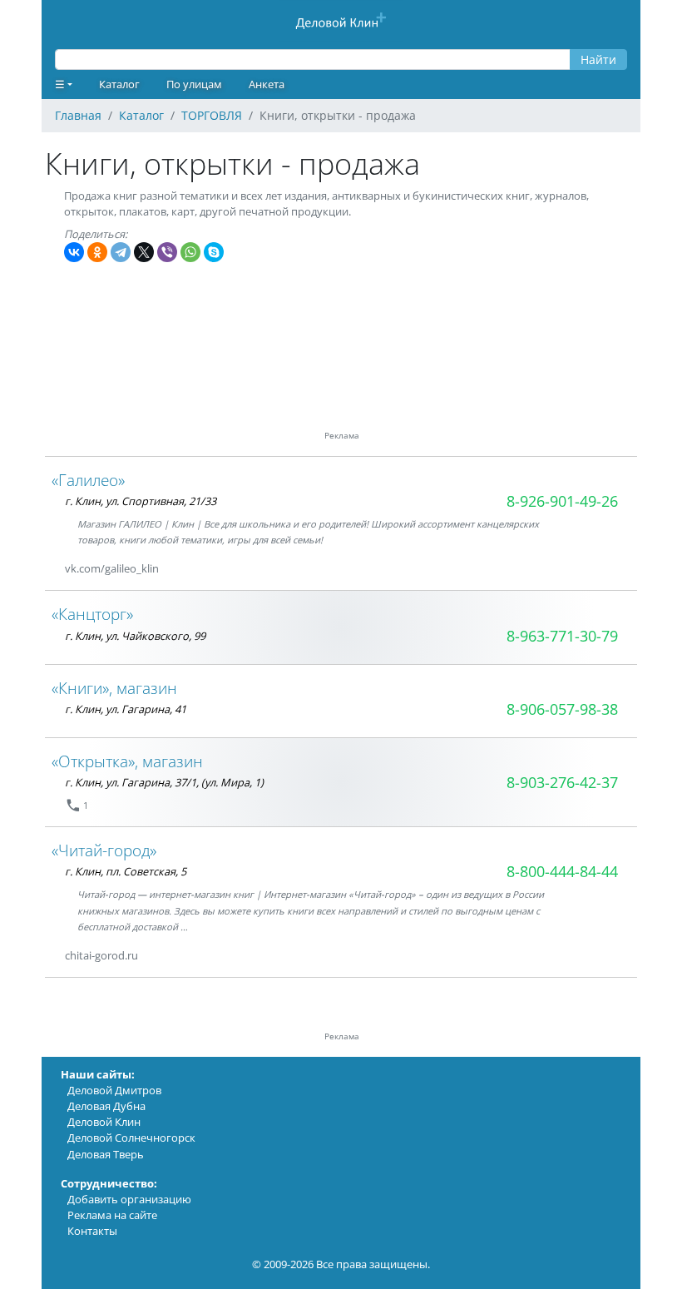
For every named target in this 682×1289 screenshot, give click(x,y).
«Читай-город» (104, 850)
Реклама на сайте (112, 1214)
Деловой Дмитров (114, 1090)
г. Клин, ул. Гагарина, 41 (125, 709)
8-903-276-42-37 (562, 782)
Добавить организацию (129, 1199)
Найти (598, 59)
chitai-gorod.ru (101, 955)
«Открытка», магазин (127, 761)
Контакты (92, 1230)
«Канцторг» (92, 613)
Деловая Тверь (105, 1154)
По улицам (194, 84)
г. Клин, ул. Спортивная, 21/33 (140, 500)
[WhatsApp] (190, 252)
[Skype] (214, 252)
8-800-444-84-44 (562, 871)
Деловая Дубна (106, 1105)
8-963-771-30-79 (562, 636)
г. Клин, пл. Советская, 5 (125, 871)
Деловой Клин (104, 1121)
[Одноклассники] (97, 252)
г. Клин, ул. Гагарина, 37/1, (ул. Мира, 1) (164, 782)
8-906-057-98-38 (562, 709)
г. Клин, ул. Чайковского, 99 (135, 635)
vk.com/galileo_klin (112, 568)
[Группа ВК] (178, 569)
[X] (144, 252)
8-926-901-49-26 (562, 501)
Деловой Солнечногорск (131, 1137)
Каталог (119, 84)
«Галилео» (88, 480)
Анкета (266, 84)
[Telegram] (121, 252)
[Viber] (167, 252)
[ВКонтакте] (74, 252)
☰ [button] (60, 84)
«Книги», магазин (114, 688)
